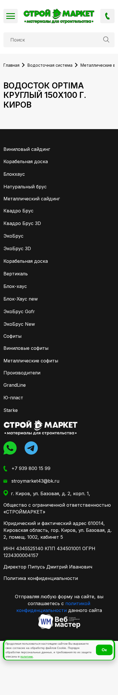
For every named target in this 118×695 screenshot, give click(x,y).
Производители (21, 373)
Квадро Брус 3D (22, 223)
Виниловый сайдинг (26, 149)
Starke (10, 410)
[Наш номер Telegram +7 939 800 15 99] (33, 448)
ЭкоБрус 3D (17, 248)
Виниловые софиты (25, 348)
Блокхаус (14, 174)
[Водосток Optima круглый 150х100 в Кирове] (59, 16)
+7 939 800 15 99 (107, 16)
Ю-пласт (13, 397)
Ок (104, 649)
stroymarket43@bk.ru (34, 481)
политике (26, 656)
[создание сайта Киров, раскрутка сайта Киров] (59, 621)
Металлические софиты (30, 361)
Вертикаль (15, 274)
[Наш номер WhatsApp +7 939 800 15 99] (11, 448)
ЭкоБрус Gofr (19, 311)
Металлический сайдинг (31, 199)
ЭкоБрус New (19, 324)
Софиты (12, 336)
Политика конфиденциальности (40, 578)
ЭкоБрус (13, 236)
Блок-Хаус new (20, 299)
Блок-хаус (15, 286)
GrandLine (14, 385)
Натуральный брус (25, 186)
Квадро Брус (18, 211)
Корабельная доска (25, 161)
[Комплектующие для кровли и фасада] (40, 427)
